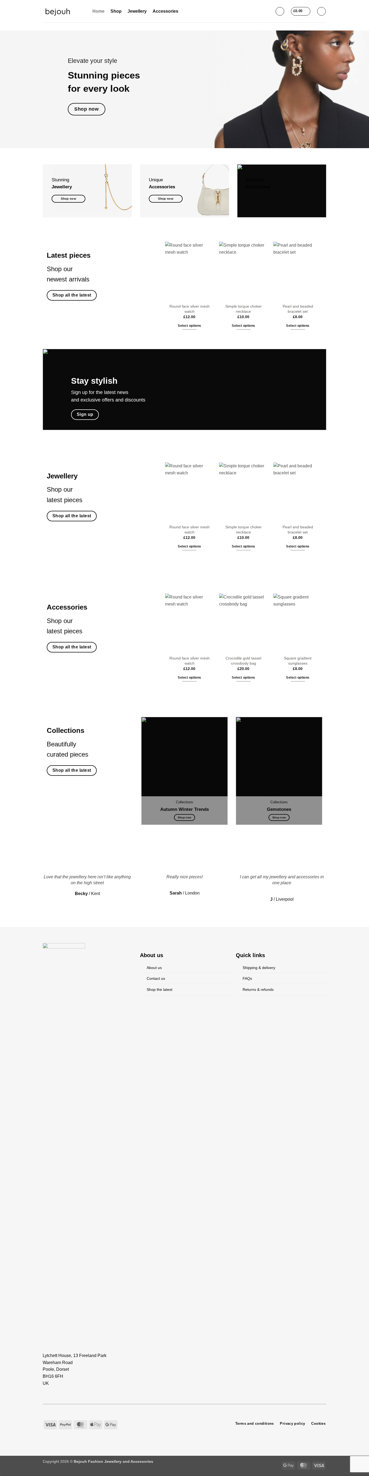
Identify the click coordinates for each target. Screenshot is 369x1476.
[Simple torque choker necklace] (243, 271)
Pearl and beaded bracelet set (298, 309)
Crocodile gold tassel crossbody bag (243, 660)
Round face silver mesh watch (189, 309)
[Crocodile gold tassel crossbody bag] (243, 623)
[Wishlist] (321, 11)
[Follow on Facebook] (169, 1423)
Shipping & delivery (259, 967)
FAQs (247, 978)
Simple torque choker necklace (243, 309)
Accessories (165, 11)
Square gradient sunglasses (298, 660)
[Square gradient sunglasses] (297, 623)
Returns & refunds (258, 989)
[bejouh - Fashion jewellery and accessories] (63, 11)
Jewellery (137, 11)
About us (154, 967)
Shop (116, 11)
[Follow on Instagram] (175, 1423)
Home (98, 11)
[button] (280, 11)
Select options (189, 325)
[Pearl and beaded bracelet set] (297, 271)
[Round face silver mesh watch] (189, 271)
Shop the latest (159, 989)
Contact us (156, 978)
